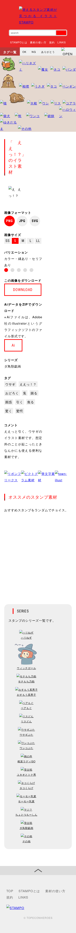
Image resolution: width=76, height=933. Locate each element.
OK (24, 52)
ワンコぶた (26, 748)
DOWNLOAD (23, 289)
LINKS (61, 42)
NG (34, 52)
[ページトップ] (38, 870)
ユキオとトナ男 (26, 774)
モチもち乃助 (26, 681)
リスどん (26, 721)
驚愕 (19, 411)
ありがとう (48, 52)
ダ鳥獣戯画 (12, 366)
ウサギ (10, 384)
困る (34, 393)
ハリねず (26, 637)
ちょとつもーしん (26, 814)
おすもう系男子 (26, 694)
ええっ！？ (28, 384)
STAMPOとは (18, 42)
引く (19, 402)
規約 (52, 42)
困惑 (8, 402)
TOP (9, 891)
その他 (26, 841)
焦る (30, 402)
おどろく (12, 393)
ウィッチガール (26, 668)
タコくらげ (26, 788)
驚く (8, 411)
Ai (13, 345)
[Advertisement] (38, 555)
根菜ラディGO (26, 761)
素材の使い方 (38, 42)
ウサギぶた (26, 734)
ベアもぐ (26, 708)
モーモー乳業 (26, 801)
